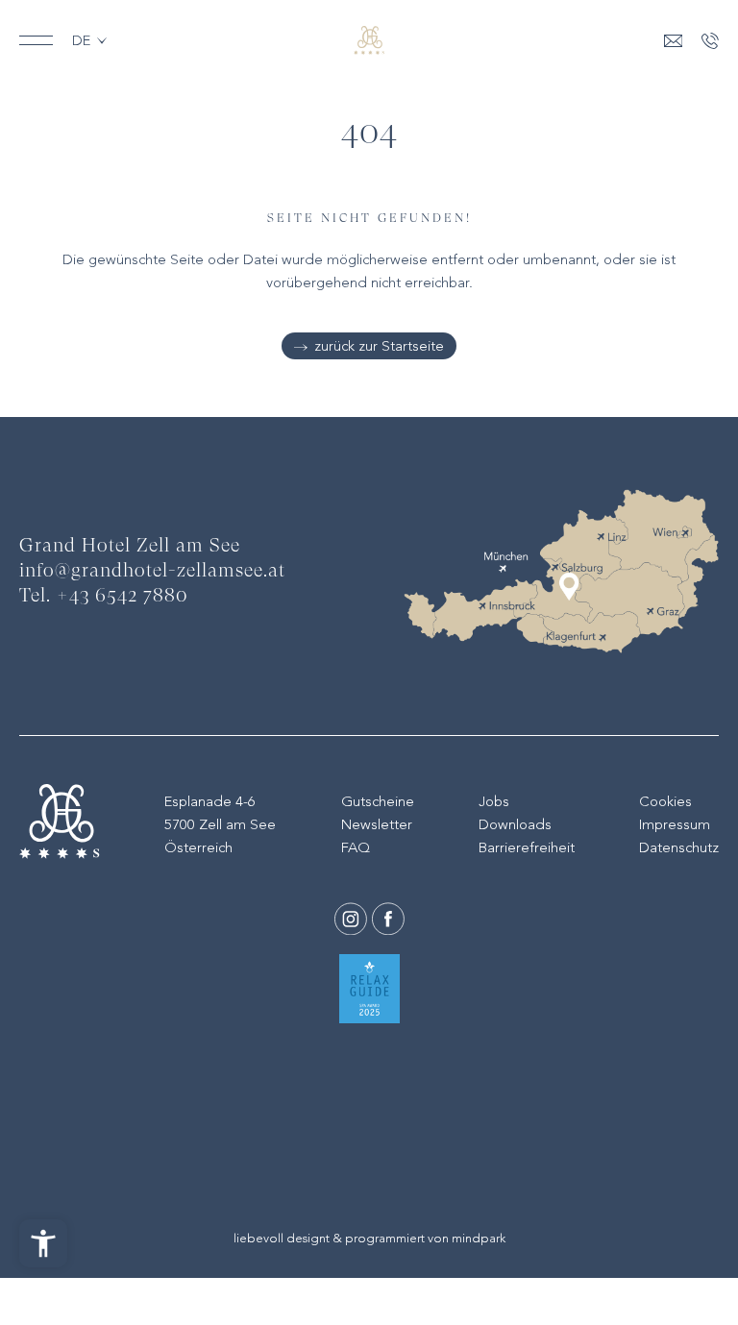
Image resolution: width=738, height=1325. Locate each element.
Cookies (665, 801)
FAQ (355, 847)
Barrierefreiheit (527, 847)
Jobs (494, 801)
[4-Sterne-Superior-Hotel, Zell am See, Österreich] (369, 40)
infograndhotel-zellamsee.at (152, 571)
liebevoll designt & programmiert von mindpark (369, 1238)
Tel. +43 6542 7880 (103, 596)
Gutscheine (377, 801)
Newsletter (376, 824)
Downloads (515, 824)
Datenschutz (679, 847)
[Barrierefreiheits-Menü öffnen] (43, 1243)
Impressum (674, 824)
